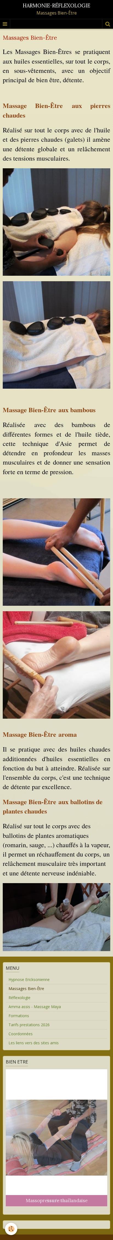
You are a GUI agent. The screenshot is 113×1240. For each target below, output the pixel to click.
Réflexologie (19, 997)
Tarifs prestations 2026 (29, 1024)
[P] (56, 334)
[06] (56, 664)
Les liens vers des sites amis (34, 1042)
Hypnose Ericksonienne (29, 979)
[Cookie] (11, 1229)
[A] (56, 221)
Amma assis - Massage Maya (35, 1006)
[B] (56, 551)
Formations (19, 1015)
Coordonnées (21, 1033)
